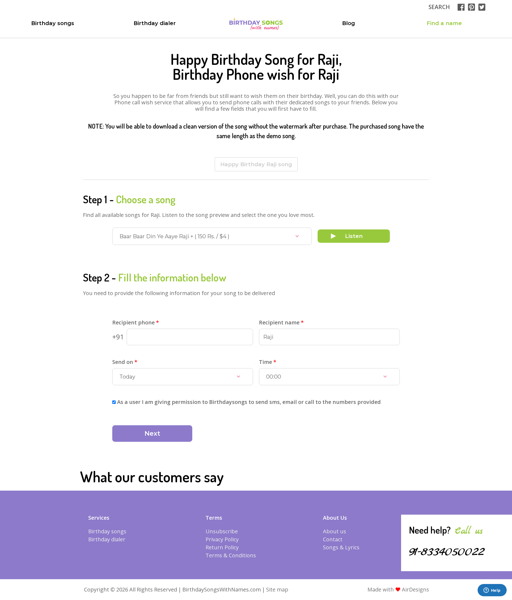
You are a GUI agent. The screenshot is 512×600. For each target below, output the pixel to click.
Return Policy (222, 547)
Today (127, 376)
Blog (348, 23)
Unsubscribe (222, 531)
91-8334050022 (447, 552)
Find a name (444, 23)
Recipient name (281, 322)
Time (267, 361)
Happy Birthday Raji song (256, 164)
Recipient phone (135, 322)
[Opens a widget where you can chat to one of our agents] (492, 590)
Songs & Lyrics (341, 547)
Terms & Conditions (231, 555)
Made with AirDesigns (398, 589)
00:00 (273, 376)
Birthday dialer (155, 23)
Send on (124, 361)
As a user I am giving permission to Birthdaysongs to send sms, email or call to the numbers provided (249, 402)
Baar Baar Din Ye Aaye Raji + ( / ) (174, 236)
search (439, 7)
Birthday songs (52, 23)
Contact (332, 539)
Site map (277, 589)
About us (334, 531)
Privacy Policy (222, 539)
